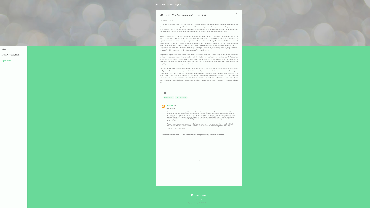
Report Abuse (6, 61)
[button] (236, 14)
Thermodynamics (181, 97)
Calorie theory (168, 97)
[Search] (240, 5)
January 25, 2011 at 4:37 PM (176, 129)
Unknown (170, 105)
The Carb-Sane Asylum (170, 4)
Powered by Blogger (199, 195)
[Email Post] (165, 94)
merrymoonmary (203, 199)
